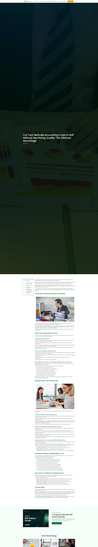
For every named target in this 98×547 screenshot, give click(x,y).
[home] (28, 1)
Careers (60, 1)
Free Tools (41, 1)
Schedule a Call (70, 1)
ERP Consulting (50, 1)
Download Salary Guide (57, 523)
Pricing (46, 1)
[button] (37, 1)
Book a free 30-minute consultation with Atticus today (44, 496)
